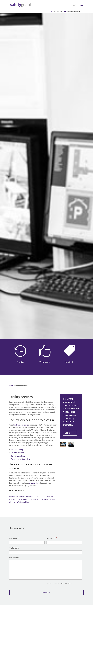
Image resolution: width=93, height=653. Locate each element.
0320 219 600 (57, 12)
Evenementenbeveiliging (28, 499)
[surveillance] (63, 446)
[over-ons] (71, 446)
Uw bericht (14, 558)
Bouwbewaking (17, 449)
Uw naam (14, 538)
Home (11, 386)
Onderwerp (14, 548)
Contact (68, 432)
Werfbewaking (23, 502)
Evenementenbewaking (20, 459)
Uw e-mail (51, 538)
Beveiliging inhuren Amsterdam (22, 496)
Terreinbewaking (18, 456)
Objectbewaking (17, 453)
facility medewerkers (20, 425)
